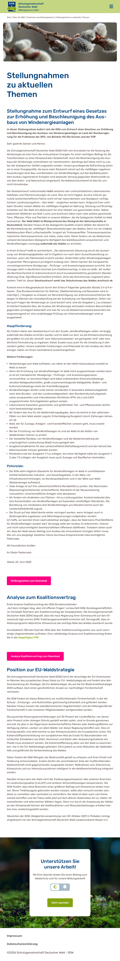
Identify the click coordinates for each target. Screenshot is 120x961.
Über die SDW (19, 17)
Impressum (14, 936)
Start (9, 17)
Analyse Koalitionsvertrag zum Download (35, 656)
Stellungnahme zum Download (29, 580)
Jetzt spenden (60, 902)
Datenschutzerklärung (22, 944)
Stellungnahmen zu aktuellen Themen (72, 17)
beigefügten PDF (28, 637)
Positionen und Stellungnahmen (41, 17)
